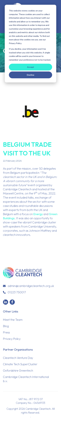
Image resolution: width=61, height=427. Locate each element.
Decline (30, 75)
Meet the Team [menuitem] (13, 320)
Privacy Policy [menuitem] (12, 339)
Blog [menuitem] (6, 326)
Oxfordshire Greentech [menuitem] (18, 370)
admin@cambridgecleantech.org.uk (31, 286)
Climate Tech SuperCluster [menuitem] (20, 364)
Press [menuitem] (6, 332)
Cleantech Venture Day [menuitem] (18, 358)
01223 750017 (17, 292)
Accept (30, 67)
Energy (38, 214)
